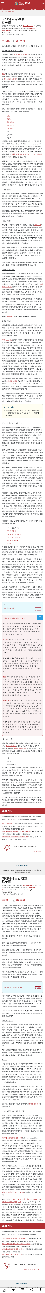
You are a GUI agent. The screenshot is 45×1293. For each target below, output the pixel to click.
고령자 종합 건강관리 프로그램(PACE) (15, 1238)
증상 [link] (23, 9)
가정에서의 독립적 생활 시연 (12, 1138)
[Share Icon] (23, 1290)
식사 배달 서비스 (11, 381)
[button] (43, 8)
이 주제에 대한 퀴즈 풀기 (31, 1269)
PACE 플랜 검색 (34, 1104)
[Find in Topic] (3, 22)
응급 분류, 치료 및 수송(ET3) (12, 1254)
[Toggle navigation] (3, 2)
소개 (17, 866)
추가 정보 (6, 41)
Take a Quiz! (36, 851)
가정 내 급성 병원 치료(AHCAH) (13, 1192)
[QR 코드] (9, 22)
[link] (2, 8)
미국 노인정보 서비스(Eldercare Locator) (16, 831)
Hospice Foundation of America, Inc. (15, 837)
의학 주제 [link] (12, 9)
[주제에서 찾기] (4, 1290)
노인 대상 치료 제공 (8, 11)
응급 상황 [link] (33, 9)
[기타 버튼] (41, 1290)
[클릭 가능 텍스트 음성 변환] (13, 1289)
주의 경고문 (24, 866)
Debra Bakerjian (28, 26)
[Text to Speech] (6, 22)
